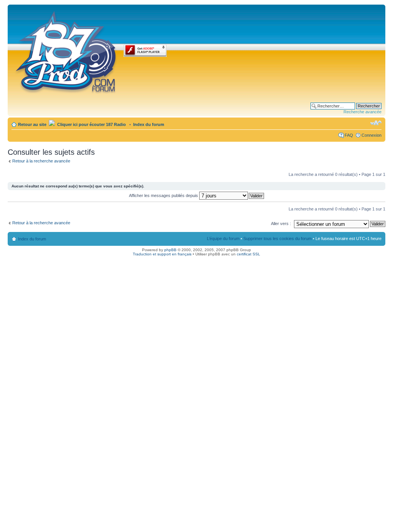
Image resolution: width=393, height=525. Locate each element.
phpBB (170, 250)
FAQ (349, 135)
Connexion (371, 135)
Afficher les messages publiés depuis (164, 195)
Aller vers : (281, 223)
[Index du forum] (66, 50)
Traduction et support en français (162, 254)
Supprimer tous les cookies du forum (277, 238)
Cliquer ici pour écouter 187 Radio (91, 124)
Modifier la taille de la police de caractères (375, 122)
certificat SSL (248, 254)
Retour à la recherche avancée (41, 161)
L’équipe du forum (223, 238)
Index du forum (148, 124)
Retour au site (32, 124)
